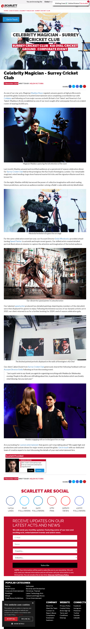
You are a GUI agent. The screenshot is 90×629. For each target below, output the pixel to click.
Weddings (8, 593)
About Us (49, 606)
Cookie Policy (65, 608)
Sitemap (63, 618)
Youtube (77, 615)
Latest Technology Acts (34, 593)
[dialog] (18, 614)
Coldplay (7, 98)
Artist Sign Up (65, 611)
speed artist (20, 306)
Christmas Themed (33, 591)
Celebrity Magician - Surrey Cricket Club (35, 10)
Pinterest (77, 611)
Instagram (77, 608)
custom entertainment (29, 445)
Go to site (84, 3)
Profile (31, 470)
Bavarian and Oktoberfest (35, 589)
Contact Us (50, 611)
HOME (6, 10)
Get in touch (63, 447)
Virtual (7, 596)
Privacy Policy (65, 606)
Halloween (30, 586)
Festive (7, 586)
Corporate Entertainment (14, 591)
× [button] (32, 603)
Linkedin (77, 618)
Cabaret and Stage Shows (35, 596)
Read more (19, 615)
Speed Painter (16, 241)
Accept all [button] (11, 619)
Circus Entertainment (34, 598)
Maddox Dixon (37, 93)
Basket (39, 470)
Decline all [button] (25, 619)
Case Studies (14, 10)
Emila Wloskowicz (62, 239)
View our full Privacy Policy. (58, 575)
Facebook (77, 606)
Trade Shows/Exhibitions (14, 598)
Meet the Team (51, 608)
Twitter (76, 613)
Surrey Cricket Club (15, 172)
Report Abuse (51, 613)
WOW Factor (10, 589)
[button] (70, 86)
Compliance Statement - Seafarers (50, 617)
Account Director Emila (13, 369)
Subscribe (45, 565)
